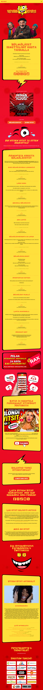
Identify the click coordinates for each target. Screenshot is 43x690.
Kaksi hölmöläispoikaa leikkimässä (21, 167)
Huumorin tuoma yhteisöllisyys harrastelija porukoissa (19, 636)
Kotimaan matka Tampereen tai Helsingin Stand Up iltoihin (19, 627)
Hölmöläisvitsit (15, 122)
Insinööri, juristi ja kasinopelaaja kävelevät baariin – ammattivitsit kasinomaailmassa (21, 629)
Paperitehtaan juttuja (21, 278)
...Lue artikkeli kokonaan (21, 619)
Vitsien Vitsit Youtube (23, 435)
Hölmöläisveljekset (21, 256)
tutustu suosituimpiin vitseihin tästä (21, 521)
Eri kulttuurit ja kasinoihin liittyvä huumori (19, 634)
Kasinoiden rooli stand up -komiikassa (19, 628)
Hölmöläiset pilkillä (21, 294)
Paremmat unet (21, 332)
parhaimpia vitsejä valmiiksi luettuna (25, 433)
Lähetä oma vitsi (21, 478)
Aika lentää (21, 220)
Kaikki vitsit (29, 122)
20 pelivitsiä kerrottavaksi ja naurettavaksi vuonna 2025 (19, 635)
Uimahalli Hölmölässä (21, 203)
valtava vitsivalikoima (13, 516)
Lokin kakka (21, 183)
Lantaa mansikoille (21, 311)
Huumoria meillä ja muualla (19, 632)
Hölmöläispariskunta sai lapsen (21, 236)
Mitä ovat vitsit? (19, 633)
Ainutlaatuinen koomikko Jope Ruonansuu (19, 631)
